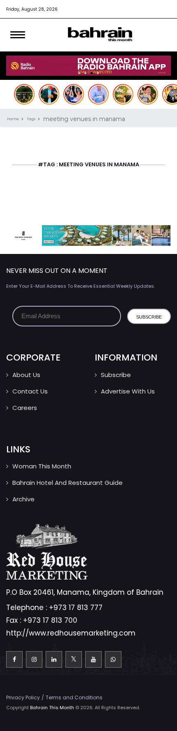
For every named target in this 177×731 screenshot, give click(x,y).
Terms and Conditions (74, 697)
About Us (26, 374)
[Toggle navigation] (17, 35)
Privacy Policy (23, 697)
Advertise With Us (128, 391)
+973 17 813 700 (50, 620)
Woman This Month (41, 466)
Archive (23, 499)
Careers (24, 407)
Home (13, 118)
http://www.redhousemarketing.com (70, 633)
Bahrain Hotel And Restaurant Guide (67, 482)
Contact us (30, 391)
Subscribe (116, 374)
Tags (31, 118)
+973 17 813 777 (75, 607)
